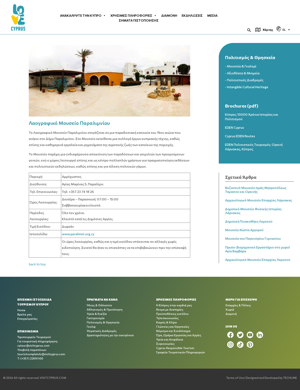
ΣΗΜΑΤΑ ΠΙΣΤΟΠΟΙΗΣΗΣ (139, 20)
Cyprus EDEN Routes (240, 136)
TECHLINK (290, 377)
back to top (37, 264)
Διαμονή (169, 15)
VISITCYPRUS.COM (53, 377)
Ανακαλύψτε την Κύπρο (80, 15)
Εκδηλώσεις (192, 15)
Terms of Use (235, 377)
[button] (249, 29)
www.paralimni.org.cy (78, 234)
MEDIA (212, 15)
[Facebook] (230, 335)
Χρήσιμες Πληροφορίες (131, 15)
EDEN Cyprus (234, 127)
